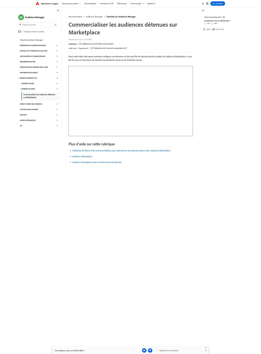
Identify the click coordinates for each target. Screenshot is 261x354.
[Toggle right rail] (203, 10)
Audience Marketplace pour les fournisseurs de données (97, 162)
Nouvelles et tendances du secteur (33, 51)
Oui (208, 23)
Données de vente (28, 89)
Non (215, 23)
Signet (208, 29)
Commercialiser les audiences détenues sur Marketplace (39, 96)
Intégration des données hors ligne (34, 67)
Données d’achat (27, 83)
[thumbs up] (144, 350)
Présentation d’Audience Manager (33, 45)
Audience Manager (94, 16)
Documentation (75, 16)
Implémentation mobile (29, 73)
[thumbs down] (150, 350)
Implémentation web (27, 62)
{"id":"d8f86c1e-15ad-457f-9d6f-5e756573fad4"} (96, 44)
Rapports (23, 115)
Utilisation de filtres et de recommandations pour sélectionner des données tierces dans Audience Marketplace (121, 150)
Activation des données (29, 109)
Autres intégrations (28, 120)
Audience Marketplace (82, 156)
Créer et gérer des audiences (31, 104)
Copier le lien (219, 29)
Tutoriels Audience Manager (31, 40)
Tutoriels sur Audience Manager (121, 16)
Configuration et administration (32, 56)
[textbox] (38, 24)
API (21, 126)
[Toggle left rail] (58, 10)
